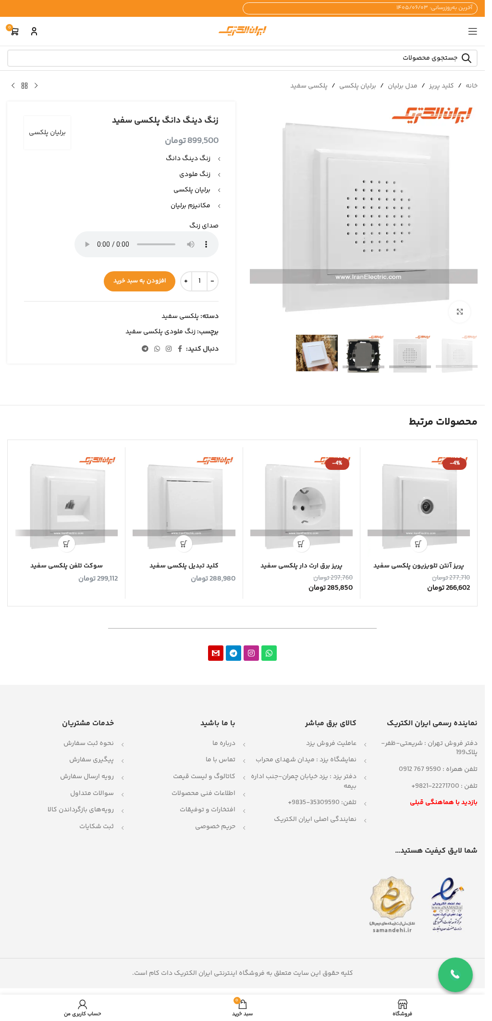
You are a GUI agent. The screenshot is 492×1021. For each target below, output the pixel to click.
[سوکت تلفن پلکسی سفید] (66, 505)
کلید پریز (441, 86)
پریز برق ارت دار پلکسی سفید (301, 566)
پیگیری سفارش (91, 760)
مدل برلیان (403, 86)
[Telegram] (233, 653)
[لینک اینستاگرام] (168, 349)
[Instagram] (251, 653)
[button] (418, 543)
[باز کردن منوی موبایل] (472, 31)
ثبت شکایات (96, 826)
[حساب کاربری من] (34, 31)
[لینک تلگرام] (145, 349)
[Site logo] (243, 31)
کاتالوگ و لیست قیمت (204, 776)
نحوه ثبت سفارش (88, 743)
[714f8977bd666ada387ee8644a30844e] (215, 653)
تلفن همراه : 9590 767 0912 (438, 769)
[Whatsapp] (269, 653)
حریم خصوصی (215, 826)
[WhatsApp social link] (157, 349)
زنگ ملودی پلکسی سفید (160, 332)
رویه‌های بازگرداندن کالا (81, 810)
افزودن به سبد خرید (139, 281)
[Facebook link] (180, 349)
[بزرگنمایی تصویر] (459, 312)
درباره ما (223, 743)
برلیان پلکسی (357, 86)
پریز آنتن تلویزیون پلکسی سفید (418, 566)
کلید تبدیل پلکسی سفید (184, 566)
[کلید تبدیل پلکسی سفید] (184, 505)
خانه (472, 86)
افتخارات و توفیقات (207, 810)
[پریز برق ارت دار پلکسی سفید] (301, 505)
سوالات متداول (92, 793)
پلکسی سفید (309, 86)
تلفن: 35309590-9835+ (322, 802)
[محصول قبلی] (36, 86)
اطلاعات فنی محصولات (203, 793)
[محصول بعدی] (13, 86)
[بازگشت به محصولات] (24, 86)
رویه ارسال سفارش (87, 776)
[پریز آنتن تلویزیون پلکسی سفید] (419, 505)
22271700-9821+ (435, 786)
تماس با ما (220, 760)
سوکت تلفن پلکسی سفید (66, 566)
